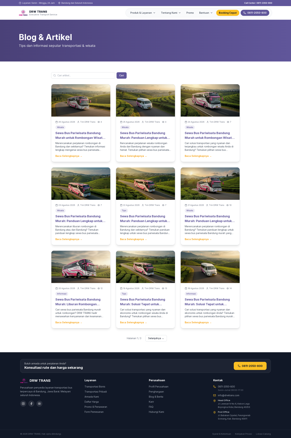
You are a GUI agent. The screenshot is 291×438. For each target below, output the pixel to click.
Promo (190, 12)
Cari (121, 75)
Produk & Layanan (141, 12)
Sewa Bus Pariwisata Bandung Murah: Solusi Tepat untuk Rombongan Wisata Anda (142, 304)
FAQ (151, 406)
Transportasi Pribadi (96, 391)
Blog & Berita (156, 396)
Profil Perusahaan (158, 386)
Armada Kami (92, 396)
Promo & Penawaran (96, 406)
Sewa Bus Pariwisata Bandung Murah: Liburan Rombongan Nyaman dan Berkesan (78, 304)
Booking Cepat (228, 12)
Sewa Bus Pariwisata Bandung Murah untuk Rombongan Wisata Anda (79, 137)
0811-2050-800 (257, 12)
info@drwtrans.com (228, 395)
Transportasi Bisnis (95, 386)
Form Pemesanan (94, 411)
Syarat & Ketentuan (221, 434)
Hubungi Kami (156, 411)
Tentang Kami (169, 12)
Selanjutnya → (156, 338)
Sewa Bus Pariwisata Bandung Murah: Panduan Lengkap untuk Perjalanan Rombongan (143, 220)
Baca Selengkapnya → (68, 155)
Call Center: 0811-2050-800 (258, 3)
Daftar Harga (92, 401)
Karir (151, 401)
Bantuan (204, 12)
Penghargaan (156, 391)
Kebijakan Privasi (243, 434)
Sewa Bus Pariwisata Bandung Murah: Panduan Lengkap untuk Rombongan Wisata (143, 137)
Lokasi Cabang (263, 434)
